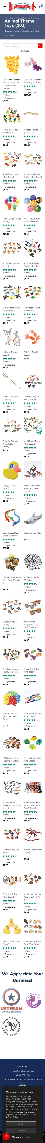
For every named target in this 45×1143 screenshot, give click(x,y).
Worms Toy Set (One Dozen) (33, 851)
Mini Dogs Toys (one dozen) (12, 264)
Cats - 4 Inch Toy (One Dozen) (10, 895)
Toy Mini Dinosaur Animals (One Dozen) (11, 444)
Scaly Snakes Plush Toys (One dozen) (11, 534)
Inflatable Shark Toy (32, 532)
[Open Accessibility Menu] (35, 7)
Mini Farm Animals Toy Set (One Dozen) (33, 175)
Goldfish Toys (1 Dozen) (31, 353)
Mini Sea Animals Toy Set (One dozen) (33, 264)
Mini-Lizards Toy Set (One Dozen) (32, 442)
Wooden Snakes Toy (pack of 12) (33, 131)
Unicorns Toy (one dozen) (11, 353)
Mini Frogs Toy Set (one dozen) (32, 309)
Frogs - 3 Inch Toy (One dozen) (31, 670)
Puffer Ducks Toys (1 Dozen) (12, 220)
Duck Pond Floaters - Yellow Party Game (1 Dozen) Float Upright (12, 83)
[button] (6, 1136)
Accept (21, 1123)
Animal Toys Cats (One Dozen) (10, 175)
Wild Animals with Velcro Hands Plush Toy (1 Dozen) (32, 805)
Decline (21, 1130)
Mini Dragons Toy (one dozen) (10, 131)
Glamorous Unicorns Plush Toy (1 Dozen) (33, 81)
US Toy (5, 76)
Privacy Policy (12, 1117)
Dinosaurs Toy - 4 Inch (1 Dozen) (31, 398)
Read (6, 35)
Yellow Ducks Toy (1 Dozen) (11, 942)
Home (6, 18)
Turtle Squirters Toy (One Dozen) (32, 759)
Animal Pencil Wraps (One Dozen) (33, 715)
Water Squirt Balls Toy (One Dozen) (32, 220)
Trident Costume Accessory (10, 398)
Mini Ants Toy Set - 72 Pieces (32, 578)
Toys (12, 18)
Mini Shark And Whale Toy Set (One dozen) (11, 805)
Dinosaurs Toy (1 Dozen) (10, 623)
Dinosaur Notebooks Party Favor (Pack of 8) (12, 580)
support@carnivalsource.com (22, 1071)
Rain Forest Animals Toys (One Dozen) (11, 670)
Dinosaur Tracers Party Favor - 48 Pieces (10, 716)
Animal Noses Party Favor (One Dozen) (32, 942)
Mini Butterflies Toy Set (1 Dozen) (11, 309)
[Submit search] (40, 45)
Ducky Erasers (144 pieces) (11, 487)
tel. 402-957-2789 (23, 1075)
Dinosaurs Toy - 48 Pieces (11, 851)
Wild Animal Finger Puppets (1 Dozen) (11, 759)
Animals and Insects (22, 18)
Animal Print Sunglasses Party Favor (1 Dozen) (31, 624)
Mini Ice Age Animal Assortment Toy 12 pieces (32, 897)
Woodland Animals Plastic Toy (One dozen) (32, 488)
